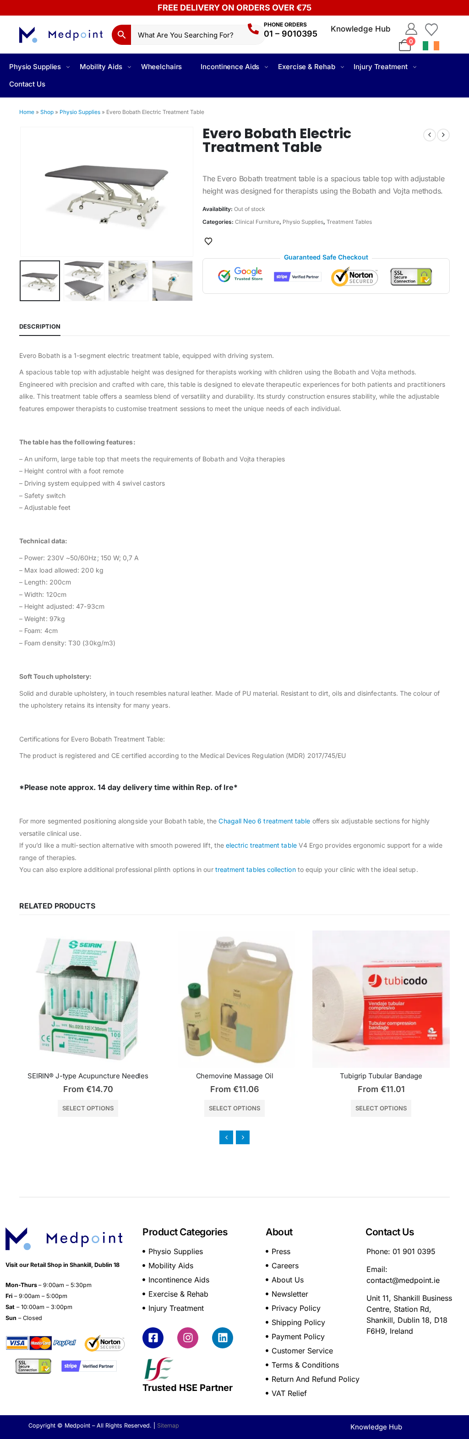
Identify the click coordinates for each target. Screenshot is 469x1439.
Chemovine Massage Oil (88, 1075)
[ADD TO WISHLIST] (208, 241)
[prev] (429, 135)
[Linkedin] (222, 1337)
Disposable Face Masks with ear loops (381, 1075)
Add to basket (381, 1108)
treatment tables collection (255, 869)
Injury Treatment (380, 66)
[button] (21, 192)
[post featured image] (88, 999)
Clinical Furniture (257, 221)
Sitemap (168, 1425)
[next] (443, 135)
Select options (88, 1108)
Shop (47, 111)
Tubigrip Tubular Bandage (234, 1075)
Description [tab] (39, 326)
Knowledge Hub (361, 28)
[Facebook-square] (153, 1337)
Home (26, 111)
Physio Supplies (35, 66)
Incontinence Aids (230, 66)
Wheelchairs (161, 66)
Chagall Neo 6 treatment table (264, 821)
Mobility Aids (101, 66)
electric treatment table (261, 845)
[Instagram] (187, 1337)
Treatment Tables (349, 221)
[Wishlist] (431, 28)
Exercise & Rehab (306, 66)
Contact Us (27, 84)
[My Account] (411, 29)
